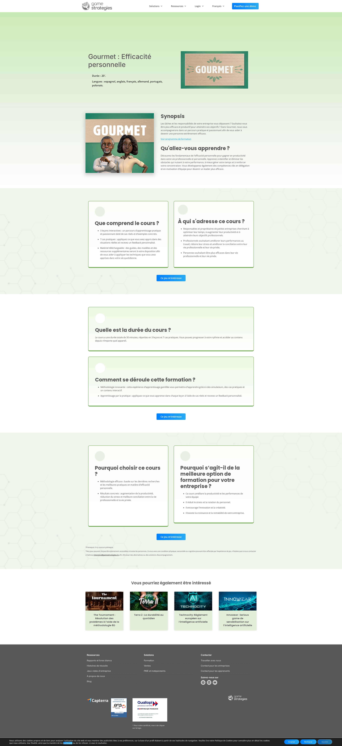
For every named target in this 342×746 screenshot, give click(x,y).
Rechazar (308, 742)
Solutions (154, 6)
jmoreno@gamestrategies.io (106, 555)
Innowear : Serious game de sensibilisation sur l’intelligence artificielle (237, 620)
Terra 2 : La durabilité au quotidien (149, 616)
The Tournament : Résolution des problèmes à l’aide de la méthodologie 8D (104, 620)
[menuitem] (218, 6)
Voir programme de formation (176, 138)
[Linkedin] (209, 682)
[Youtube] (215, 682)
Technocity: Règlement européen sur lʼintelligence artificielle (193, 618)
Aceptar (291, 742)
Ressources (177, 6)
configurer (67, 743)
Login (198, 6)
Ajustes (325, 742)
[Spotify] (203, 682)
